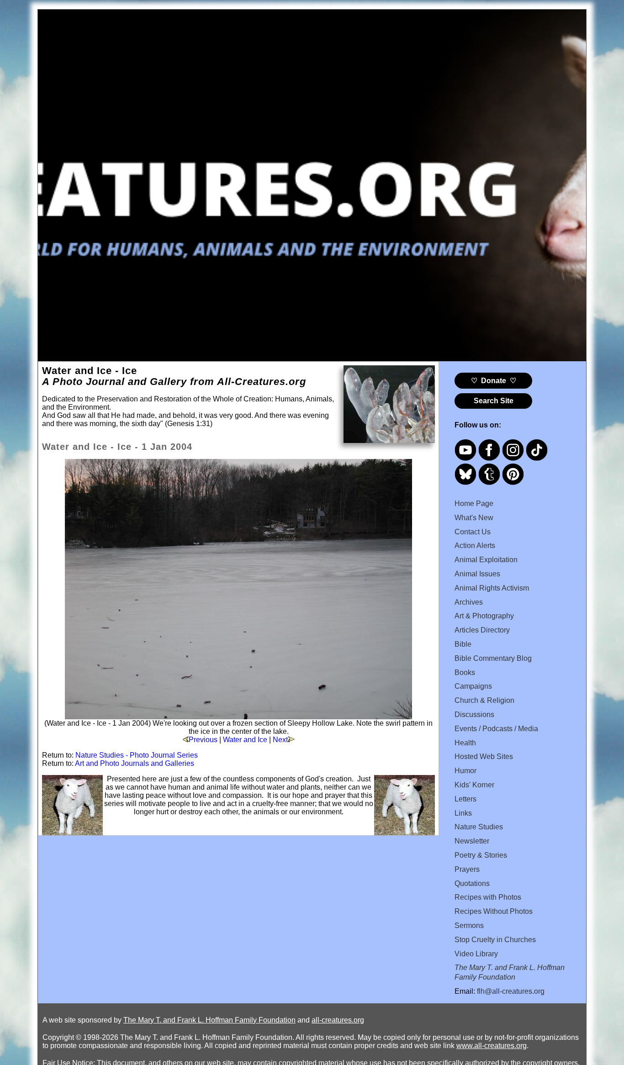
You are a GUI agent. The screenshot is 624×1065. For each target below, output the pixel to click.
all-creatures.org (338, 1020)
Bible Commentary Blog (493, 658)
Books (465, 672)
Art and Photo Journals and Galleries (134, 763)
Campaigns (473, 686)
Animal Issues (477, 574)
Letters (465, 799)
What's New (474, 518)
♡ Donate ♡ (493, 381)
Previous (203, 739)
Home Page (474, 503)
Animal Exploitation (486, 560)
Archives (469, 602)
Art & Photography (484, 616)
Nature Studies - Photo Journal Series (136, 755)
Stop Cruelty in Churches (495, 940)
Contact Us (473, 532)
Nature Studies (479, 827)
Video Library (476, 954)
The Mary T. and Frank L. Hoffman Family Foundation (209, 1020)
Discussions (474, 714)
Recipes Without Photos (494, 911)
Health (465, 743)
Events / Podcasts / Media (496, 729)
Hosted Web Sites (484, 756)
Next (280, 739)
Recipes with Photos (488, 897)
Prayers (467, 869)
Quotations (472, 883)
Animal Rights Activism (492, 588)
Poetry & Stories (481, 855)
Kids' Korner (474, 785)
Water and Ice (245, 739)
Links (463, 813)
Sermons (469, 925)
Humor (465, 771)
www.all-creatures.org (491, 1045)
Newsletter (472, 841)
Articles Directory (482, 630)
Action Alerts (475, 545)
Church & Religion (484, 700)
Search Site (493, 401)
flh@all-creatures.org (511, 991)
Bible (463, 644)
